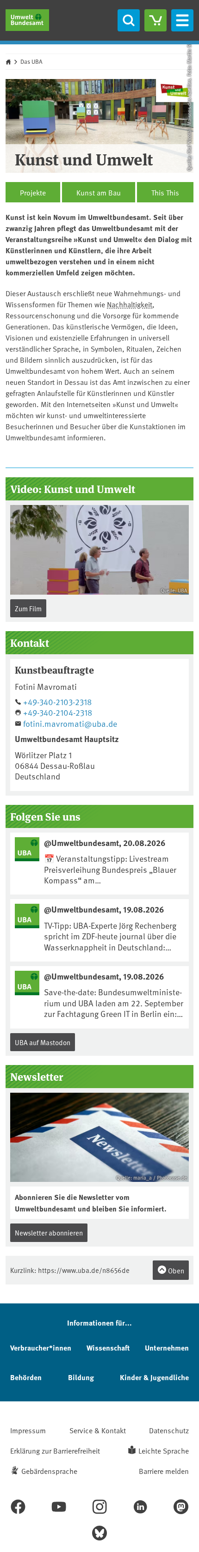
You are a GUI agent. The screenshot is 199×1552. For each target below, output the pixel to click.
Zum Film (28, 608)
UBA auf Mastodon (42, 1042)
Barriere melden (164, 1471)
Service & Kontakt (97, 1430)
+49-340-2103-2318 (57, 701)
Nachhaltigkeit (129, 304)
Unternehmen (167, 1347)
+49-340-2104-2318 (57, 712)
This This (165, 192)
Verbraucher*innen (40, 1347)
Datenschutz (169, 1430)
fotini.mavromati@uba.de (70, 723)
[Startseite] (27, 20)
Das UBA (31, 61)
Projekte (33, 192)
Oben (175, 1270)
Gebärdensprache (49, 1471)
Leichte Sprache (163, 1450)
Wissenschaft (108, 1347)
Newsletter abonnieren (49, 1232)
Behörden (26, 1377)
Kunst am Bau (98, 192)
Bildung (81, 1377)
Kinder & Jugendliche (154, 1377)
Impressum (28, 1430)
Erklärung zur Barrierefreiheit (55, 1450)
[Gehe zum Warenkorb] (155, 20)
